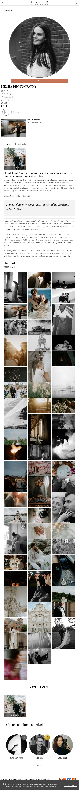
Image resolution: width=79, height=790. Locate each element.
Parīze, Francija (8, 97)
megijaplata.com (9, 100)
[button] (36, 766)
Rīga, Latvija (7, 94)
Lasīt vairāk (52, 786)
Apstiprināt (71, 785)
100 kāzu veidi (9, 267)
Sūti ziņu (39, 81)
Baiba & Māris (15, 168)
